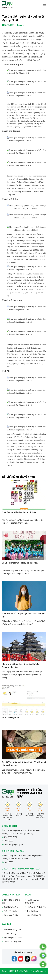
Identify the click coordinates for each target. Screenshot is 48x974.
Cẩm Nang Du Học (11, 915)
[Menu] (44, 4)
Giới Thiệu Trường (11, 907)
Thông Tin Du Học (11, 911)
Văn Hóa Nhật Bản (34, 915)
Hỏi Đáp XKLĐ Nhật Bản (36, 907)
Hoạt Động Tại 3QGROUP (32, 901)
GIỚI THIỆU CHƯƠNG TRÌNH (11, 901)
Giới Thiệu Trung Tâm (12, 929)
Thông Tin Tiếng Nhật (13, 942)
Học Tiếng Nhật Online (13, 938)
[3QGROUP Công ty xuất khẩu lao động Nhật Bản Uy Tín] (15, 4)
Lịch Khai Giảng (10, 933)
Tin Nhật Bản (32, 911)
